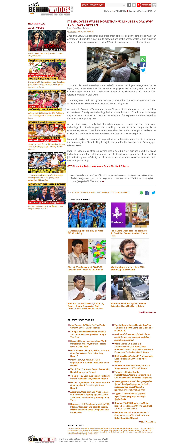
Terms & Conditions (101, 441)
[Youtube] (139, 5)
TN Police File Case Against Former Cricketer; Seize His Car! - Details (128, 304)
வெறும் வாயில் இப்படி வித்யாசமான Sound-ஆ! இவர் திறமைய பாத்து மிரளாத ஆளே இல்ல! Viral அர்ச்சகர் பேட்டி (46, 84)
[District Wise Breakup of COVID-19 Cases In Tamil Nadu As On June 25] (87, 264)
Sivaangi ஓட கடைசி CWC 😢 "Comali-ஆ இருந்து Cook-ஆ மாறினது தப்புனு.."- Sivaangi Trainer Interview (46, 146)
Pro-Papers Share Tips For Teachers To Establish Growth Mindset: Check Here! (129, 233)
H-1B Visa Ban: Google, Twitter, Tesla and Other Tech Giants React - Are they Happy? (89, 353)
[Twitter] (134, 5)
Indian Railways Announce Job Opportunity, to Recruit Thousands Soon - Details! (90, 362)
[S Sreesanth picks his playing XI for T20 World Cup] (87, 227)
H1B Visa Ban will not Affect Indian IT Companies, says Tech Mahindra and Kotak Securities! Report (131, 415)
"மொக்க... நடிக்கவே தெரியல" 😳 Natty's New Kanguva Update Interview (45, 207)
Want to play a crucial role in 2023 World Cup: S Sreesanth (127, 268)
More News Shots (146, 312)
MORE (151, 11)
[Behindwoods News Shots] (51, 9)
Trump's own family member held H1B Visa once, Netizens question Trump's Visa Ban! (88, 334)
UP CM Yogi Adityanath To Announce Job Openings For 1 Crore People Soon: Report (90, 385)
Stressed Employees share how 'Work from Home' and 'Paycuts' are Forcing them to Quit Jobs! (88, 344)
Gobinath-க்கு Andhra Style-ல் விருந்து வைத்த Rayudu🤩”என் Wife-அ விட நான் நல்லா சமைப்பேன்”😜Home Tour (45, 178)
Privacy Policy (87, 441)
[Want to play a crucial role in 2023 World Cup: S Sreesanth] (130, 264)
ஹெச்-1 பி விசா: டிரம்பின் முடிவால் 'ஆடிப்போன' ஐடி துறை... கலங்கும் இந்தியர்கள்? (130, 396)
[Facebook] (129, 5)
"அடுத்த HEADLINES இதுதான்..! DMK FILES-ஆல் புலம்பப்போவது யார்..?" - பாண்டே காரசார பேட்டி (46, 115)
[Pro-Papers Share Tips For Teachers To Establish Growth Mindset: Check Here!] (130, 227)
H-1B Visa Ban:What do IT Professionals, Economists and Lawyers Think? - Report (133, 359)
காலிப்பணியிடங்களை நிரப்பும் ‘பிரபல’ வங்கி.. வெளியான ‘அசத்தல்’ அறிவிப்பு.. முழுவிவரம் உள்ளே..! (132, 337)
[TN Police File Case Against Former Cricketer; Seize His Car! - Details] (130, 300)
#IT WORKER (83, 192)
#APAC (104, 192)
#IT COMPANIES (114, 192)
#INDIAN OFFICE (95, 192)
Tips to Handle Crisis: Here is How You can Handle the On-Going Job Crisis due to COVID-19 (133, 328)
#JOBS (75, 192)
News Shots (77, 28)
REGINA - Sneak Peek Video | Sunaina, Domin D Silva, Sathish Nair (45, 54)
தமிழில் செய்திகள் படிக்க (93, 4)
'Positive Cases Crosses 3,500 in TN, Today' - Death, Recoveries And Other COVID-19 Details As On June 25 (86, 307)
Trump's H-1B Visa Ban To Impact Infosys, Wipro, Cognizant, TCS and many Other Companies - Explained (133, 375)
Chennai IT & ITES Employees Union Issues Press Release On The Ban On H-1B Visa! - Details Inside (133, 406)
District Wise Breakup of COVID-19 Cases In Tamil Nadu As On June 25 (85, 268)
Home (69, 28)
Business (86, 28)
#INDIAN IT (125, 192)
